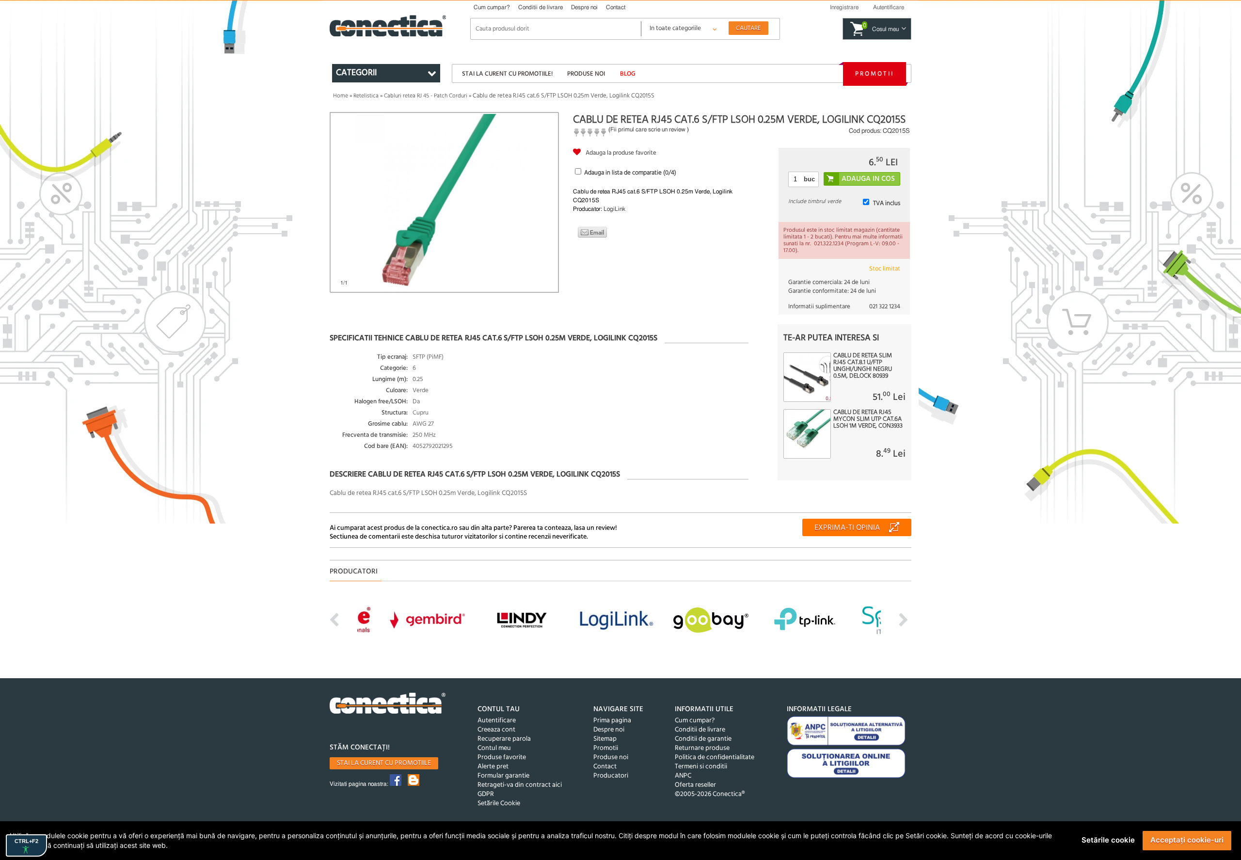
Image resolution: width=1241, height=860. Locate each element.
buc (809, 179)
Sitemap (605, 739)
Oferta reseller (695, 785)
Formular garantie (503, 775)
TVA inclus (886, 203)
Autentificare (496, 720)
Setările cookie (1108, 839)
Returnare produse (702, 748)
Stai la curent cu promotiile (384, 763)
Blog (628, 74)
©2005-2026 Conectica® (710, 794)
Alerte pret (493, 766)
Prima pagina (612, 720)
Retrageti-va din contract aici (519, 785)
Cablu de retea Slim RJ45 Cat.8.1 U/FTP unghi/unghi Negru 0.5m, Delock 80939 (862, 366)
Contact (615, 7)
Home (340, 96)
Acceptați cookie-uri (1187, 839)
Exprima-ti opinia (847, 528)
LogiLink (614, 209)
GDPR (485, 794)
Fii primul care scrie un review (647, 129)
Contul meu (494, 748)
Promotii (874, 74)
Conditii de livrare (540, 7)
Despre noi (584, 7)
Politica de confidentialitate (714, 757)
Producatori (610, 775)
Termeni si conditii (701, 766)
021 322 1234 (884, 307)
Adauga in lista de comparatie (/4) (630, 173)
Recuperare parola (504, 739)
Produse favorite (501, 757)
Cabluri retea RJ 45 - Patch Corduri (425, 96)
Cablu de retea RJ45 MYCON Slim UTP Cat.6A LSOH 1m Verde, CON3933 (868, 419)
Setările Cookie (498, 803)
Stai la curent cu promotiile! (507, 74)
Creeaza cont (496, 729)
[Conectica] (388, 705)
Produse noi (586, 74)
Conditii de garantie (703, 739)
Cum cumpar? (492, 7)
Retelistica (366, 96)
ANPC (683, 775)
